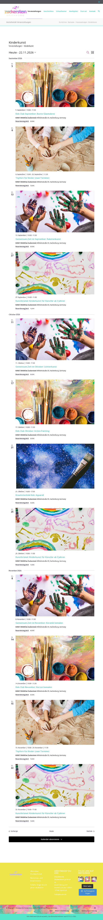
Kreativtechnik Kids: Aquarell (30, 495)
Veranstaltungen (15, 46)
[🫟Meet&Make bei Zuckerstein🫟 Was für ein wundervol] (94, 879)
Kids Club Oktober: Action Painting (32, 431)
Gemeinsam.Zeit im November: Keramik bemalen (39, 622)
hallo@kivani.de (60, 894)
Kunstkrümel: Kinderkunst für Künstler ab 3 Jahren (40, 301)
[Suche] (99, 11)
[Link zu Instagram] (99, 2)
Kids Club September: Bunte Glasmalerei (35, 113)
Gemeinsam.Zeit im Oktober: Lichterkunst (36, 366)
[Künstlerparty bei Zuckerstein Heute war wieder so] (87, 879)
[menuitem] (8, 11)
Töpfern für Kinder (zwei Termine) (32, 178)
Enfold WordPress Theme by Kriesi (45, 908)
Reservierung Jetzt (22, 121)
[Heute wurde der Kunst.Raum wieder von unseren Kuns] (81, 879)
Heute (51, 831)
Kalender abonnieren (50, 839)
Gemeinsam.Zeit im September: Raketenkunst (38, 239)
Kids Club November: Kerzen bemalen (34, 687)
